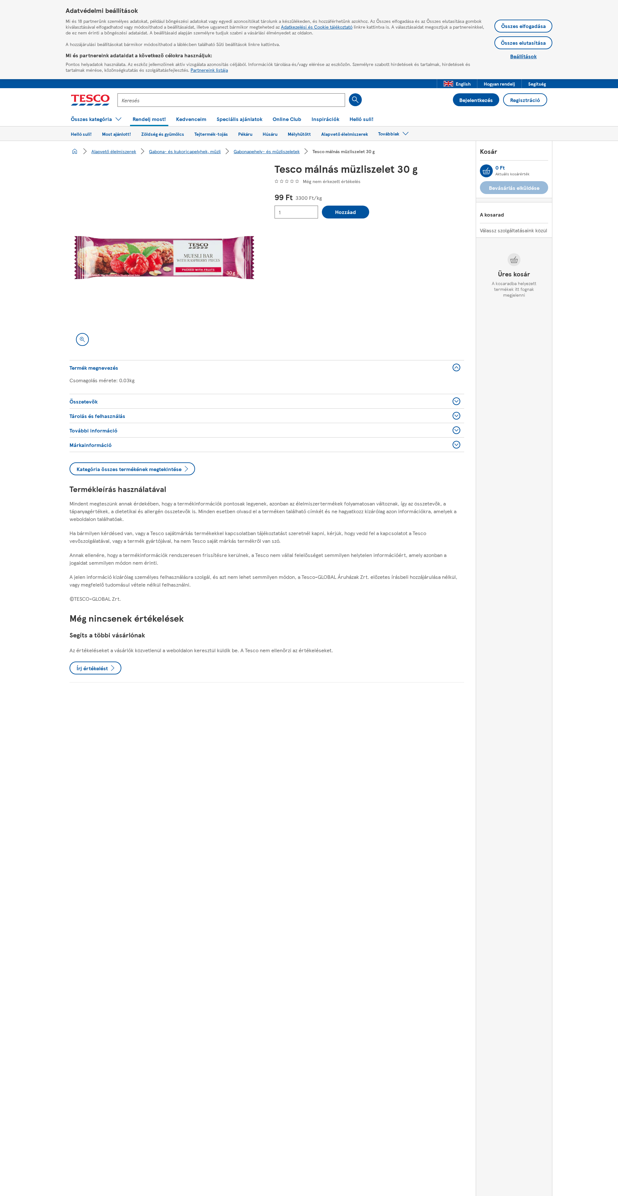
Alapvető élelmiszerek (113, 151)
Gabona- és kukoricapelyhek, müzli (185, 151)
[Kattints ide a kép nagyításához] (82, 339)
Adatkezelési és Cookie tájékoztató (316, 26)
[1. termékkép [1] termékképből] (164, 257)
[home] (75, 151)
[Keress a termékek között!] (355, 99)
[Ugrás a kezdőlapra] (90, 100)
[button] (457, 83)
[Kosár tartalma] (486, 170)
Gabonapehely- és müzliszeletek (267, 151)
